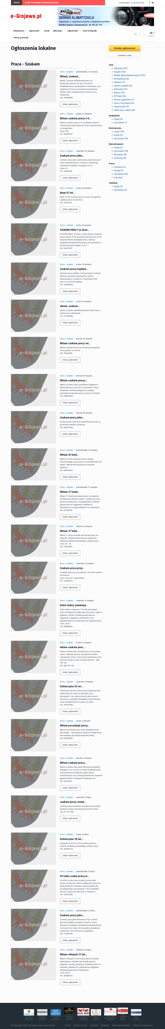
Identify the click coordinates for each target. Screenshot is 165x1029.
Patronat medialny (121, 1025)
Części (119, 131)
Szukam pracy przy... (72, 568)
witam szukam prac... (72, 647)
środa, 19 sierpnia (83, 188)
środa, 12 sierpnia (83, 643)
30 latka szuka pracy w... (74, 876)
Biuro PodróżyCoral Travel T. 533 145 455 (28, 1017)
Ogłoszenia (34, 31)
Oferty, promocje (21, 38)
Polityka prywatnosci (143, 1025)
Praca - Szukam (66, 72)
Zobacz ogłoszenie (70, 104)
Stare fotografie (90, 31)
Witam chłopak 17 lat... (73, 954)
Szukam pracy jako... (72, 155)
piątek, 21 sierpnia (84, 114)
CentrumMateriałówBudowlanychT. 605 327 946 (83, 1017)
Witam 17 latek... (70, 491)
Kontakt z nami (124, 55)
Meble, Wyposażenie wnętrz (129, 75)
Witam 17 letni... (69, 531)
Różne (119, 92)
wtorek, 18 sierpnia (84, 339)
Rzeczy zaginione (124, 99)
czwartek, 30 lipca (83, 797)
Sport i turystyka (124, 103)
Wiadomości (19, 31)
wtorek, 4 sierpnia (84, 758)
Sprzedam (120, 122)
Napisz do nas (80, 1025)
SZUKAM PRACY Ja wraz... (74, 229)
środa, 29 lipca (82, 834)
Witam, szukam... (70, 76)
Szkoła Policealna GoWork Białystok (123, 1017)
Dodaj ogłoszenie (124, 48)
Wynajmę (120, 154)
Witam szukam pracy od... (75, 343)
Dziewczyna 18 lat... (71, 839)
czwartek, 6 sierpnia (84, 682)
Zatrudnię (121, 174)
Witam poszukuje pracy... (74, 725)
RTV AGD (120, 96)
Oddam (119, 82)
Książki (120, 72)
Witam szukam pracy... (73, 762)
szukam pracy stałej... (73, 801)
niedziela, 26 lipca (83, 950)
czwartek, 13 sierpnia (85, 563)
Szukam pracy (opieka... (74, 269)
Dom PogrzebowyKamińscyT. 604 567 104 (69, 1017)
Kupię (118, 119)
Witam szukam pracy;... (73, 380)
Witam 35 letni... (69, 454)
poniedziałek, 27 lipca (85, 871)
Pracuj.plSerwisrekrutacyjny (136, 1017)
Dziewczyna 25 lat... (71, 686)
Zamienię (120, 158)
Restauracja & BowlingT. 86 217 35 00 (42, 1017)
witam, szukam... (70, 306)
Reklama (105, 1025)
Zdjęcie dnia (72, 31)
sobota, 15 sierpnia (84, 526)
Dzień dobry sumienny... (74, 605)
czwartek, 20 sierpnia (85, 151)
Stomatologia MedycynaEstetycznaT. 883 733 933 (110, 1017)
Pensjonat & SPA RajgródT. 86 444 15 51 (96, 1017)
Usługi (118, 170)
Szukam (120, 167)
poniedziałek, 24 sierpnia (87, 72)
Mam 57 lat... (67, 192)
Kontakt (94, 1025)
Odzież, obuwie (123, 86)
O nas (68, 1025)
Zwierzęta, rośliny (124, 110)
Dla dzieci (120, 68)
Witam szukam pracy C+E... (75, 118)
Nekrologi (57, 31)
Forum (47, 31)
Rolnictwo (120, 89)
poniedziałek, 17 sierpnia (86, 450)
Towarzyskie (121, 106)
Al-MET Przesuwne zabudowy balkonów (42, 3)
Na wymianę (121, 79)
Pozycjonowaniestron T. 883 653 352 (56, 1017)
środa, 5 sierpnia (83, 721)
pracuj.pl (118, 177)
